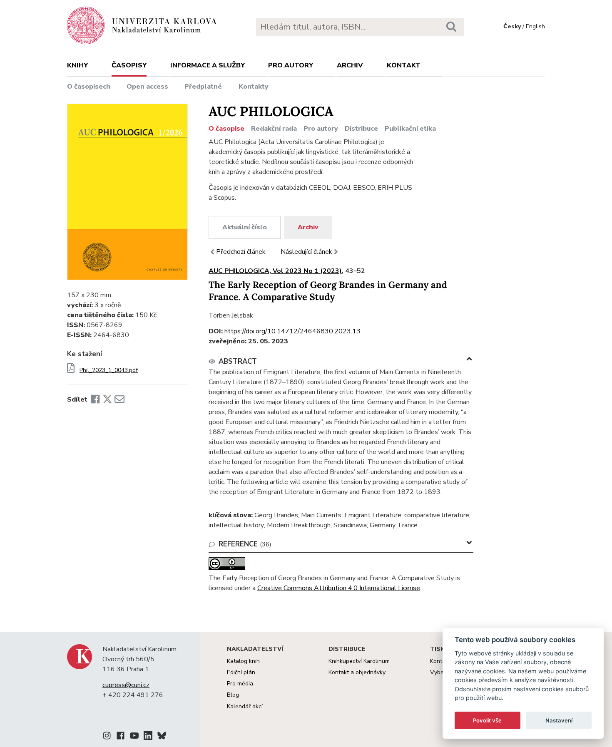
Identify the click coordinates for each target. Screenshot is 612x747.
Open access (147, 86)
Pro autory (290, 65)
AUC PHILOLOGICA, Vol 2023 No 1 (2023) (275, 270)
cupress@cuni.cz (125, 685)
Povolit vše (487, 720)
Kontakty (254, 86)
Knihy (77, 65)
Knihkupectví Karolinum (359, 661)
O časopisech (88, 86)
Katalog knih (243, 661)
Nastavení (558, 720)
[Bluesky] (161, 737)
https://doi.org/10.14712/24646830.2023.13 (292, 331)
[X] (107, 399)
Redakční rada (274, 128)
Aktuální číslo (244, 227)
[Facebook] (95, 399)
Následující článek (306, 251)
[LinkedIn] (148, 737)
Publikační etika (410, 128)
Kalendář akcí (245, 706)
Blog (233, 695)
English (535, 26)
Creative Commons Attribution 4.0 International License (338, 588)
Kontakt (403, 65)
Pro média (240, 683)
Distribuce (361, 128)
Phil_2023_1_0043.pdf (109, 370)
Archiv (350, 65)
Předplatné (203, 86)
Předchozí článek (241, 251)
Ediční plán (241, 672)
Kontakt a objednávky (357, 672)
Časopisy (129, 65)
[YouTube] (134, 737)
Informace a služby (207, 65)
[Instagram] (106, 737)
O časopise (226, 128)
